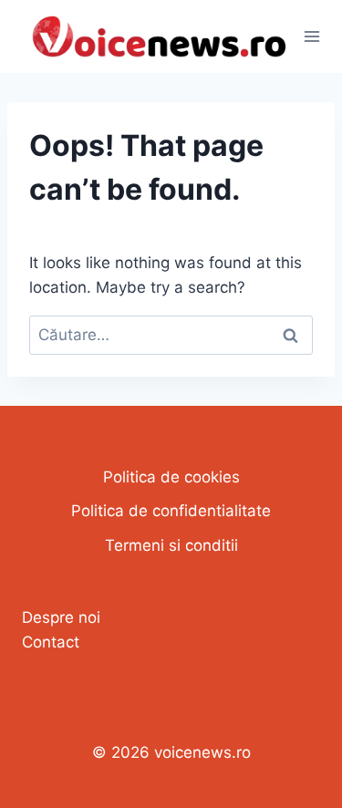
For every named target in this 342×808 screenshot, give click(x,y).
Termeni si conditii (171, 545)
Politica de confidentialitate (171, 511)
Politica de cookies (171, 477)
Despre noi (61, 617)
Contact (50, 642)
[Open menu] (312, 36)
